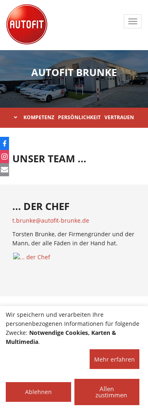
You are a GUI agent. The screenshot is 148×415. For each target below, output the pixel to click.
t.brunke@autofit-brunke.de (50, 220)
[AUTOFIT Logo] (26, 24)
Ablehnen (38, 392)
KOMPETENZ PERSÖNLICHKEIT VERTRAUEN (78, 117)
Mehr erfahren (114, 359)
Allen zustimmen (111, 392)
